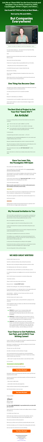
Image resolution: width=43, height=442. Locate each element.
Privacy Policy (23, 440)
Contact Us (19, 440)
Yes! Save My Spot (21, 370)
